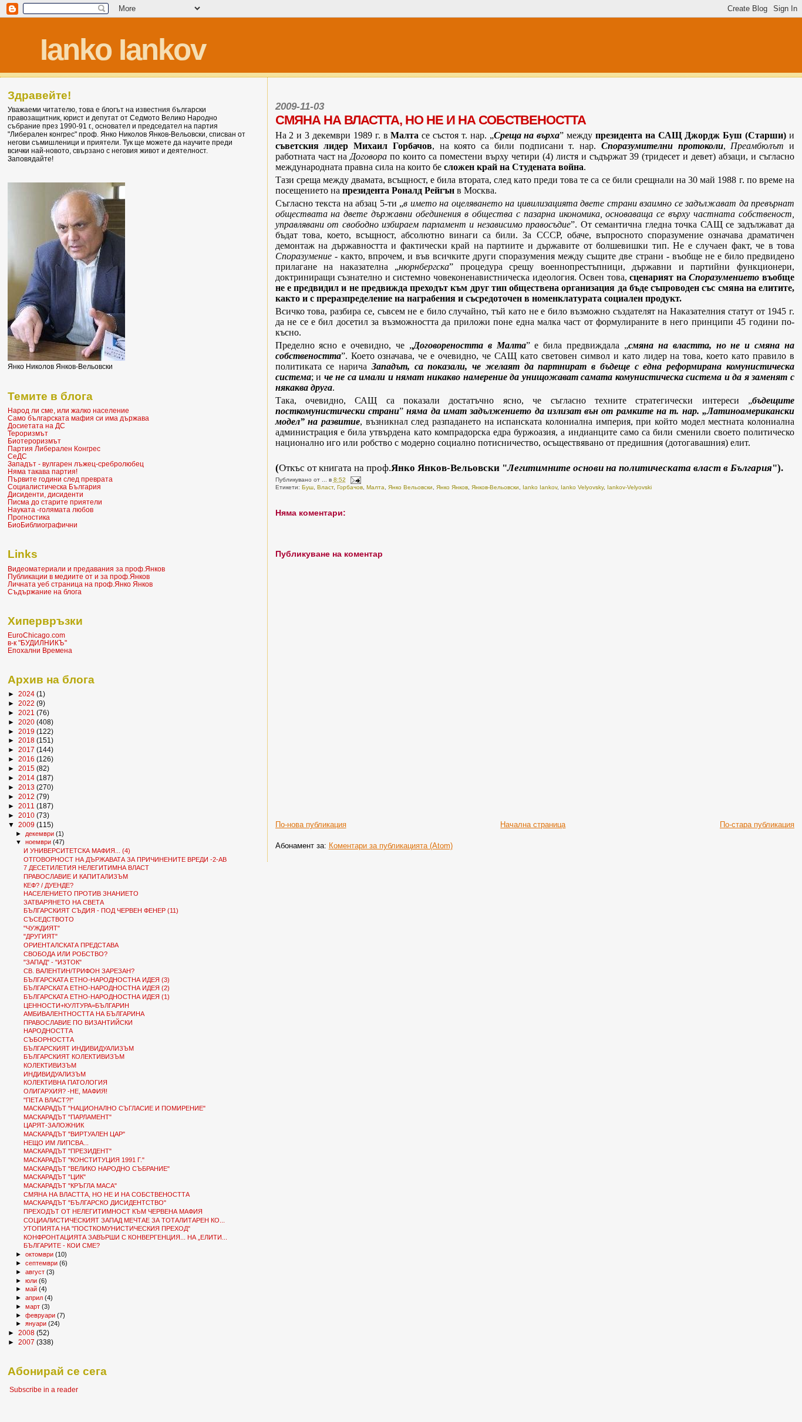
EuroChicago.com (36, 635)
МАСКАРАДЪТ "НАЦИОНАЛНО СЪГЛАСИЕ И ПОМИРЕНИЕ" (114, 1108)
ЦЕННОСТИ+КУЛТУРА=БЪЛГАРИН (76, 1005)
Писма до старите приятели (55, 502)
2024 (27, 694)
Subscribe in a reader (43, 1390)
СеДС (17, 456)
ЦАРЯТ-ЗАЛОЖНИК (53, 1125)
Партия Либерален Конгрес (54, 448)
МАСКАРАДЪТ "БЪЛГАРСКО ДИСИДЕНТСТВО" (94, 1202)
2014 (27, 777)
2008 (27, 1332)
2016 (27, 759)
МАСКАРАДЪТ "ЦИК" (54, 1176)
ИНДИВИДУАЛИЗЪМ (54, 1074)
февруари (41, 1315)
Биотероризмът (34, 441)
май (32, 1288)
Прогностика (29, 517)
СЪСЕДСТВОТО (48, 919)
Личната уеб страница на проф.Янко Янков (80, 584)
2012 (27, 796)
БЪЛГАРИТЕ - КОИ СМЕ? (61, 1245)
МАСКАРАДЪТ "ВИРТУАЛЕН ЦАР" (74, 1133)
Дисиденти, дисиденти (45, 494)
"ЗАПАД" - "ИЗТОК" (52, 962)
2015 (27, 768)
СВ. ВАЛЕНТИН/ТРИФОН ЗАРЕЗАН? (78, 970)
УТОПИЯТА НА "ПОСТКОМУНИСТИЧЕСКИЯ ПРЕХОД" (106, 1228)
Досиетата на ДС (36, 425)
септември (42, 1263)
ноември (39, 841)
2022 (27, 703)
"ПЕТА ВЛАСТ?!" (48, 1099)
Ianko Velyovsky (582, 487)
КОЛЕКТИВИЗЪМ (49, 1065)
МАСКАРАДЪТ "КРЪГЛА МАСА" (70, 1185)
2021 (27, 712)
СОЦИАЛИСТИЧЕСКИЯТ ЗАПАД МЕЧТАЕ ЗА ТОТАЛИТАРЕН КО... (124, 1220)
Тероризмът (28, 433)
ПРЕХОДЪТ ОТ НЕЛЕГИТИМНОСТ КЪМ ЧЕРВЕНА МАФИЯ (113, 1211)
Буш (308, 487)
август (35, 1271)
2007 (27, 1342)
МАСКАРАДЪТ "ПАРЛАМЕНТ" (67, 1116)
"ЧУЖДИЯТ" (41, 928)
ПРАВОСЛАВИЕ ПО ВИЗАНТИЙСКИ (78, 1022)
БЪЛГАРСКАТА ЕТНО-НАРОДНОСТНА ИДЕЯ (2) (96, 987)
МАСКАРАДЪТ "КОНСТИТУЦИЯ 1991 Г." (83, 1159)
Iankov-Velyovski (629, 487)
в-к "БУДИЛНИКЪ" (37, 642)
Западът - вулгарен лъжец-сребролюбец (76, 464)
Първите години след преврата (60, 479)
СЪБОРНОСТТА (48, 1039)
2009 (27, 824)
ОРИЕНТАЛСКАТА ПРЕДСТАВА (71, 945)
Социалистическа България (54, 486)
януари (36, 1323)
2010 (27, 815)
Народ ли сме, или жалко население (68, 410)
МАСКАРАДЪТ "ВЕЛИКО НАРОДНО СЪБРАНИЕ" (96, 1168)
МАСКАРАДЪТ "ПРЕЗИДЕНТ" (67, 1150)
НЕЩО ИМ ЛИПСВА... (56, 1142)
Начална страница (532, 824)
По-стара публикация (757, 824)
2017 (27, 749)
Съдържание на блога (45, 591)
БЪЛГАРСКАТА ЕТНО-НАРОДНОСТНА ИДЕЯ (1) (96, 996)
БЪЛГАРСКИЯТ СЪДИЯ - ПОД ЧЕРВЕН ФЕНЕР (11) (100, 910)
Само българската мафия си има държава (78, 418)
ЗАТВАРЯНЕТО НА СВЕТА (63, 902)
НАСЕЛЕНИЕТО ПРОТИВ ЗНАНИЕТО (81, 893)
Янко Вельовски (410, 487)
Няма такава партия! (42, 471)
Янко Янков (452, 487)
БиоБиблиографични (42, 525)
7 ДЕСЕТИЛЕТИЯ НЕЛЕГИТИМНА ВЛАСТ (86, 867)
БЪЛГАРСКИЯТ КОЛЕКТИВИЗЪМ (73, 1056)
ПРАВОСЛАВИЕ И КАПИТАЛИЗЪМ (75, 876)
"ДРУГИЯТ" (40, 936)
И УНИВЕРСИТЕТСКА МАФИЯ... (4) (76, 850)
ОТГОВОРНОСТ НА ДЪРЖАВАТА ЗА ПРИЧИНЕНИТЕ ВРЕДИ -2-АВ (125, 859)
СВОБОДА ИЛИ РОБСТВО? (65, 953)
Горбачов (350, 487)
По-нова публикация (310, 824)
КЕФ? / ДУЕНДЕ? (48, 885)
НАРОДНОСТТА (48, 1030)
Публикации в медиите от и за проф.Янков (79, 576)
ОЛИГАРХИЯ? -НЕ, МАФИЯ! (65, 1091)
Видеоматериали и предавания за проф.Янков (86, 569)
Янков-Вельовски (495, 487)
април (35, 1297)
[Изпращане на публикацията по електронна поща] (355, 479)
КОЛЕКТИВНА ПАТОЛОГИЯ (65, 1082)
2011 (27, 806)
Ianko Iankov (122, 49)
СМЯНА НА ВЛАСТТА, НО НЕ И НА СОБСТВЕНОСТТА (106, 1194)
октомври (40, 1254)
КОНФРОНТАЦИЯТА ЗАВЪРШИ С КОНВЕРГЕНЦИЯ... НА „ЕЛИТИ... (125, 1237)
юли (32, 1280)
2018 (27, 740)
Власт (325, 487)
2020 (27, 722)
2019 (27, 731)
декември (40, 833)
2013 (27, 787)
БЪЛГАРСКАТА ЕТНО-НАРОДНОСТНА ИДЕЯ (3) (96, 979)
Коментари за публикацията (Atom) (391, 845)
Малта (375, 487)
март (33, 1306)
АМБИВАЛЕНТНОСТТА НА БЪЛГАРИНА (83, 1013)
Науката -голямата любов (50, 509)
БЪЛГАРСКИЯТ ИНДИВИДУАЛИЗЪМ (78, 1048)
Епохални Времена (40, 650)
